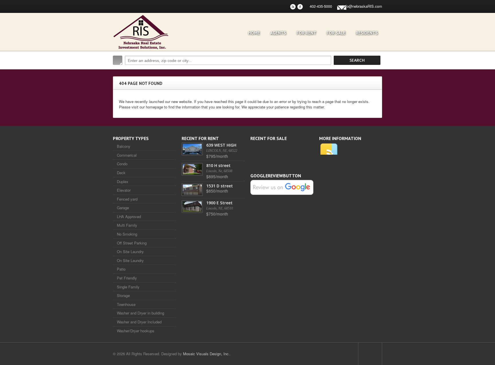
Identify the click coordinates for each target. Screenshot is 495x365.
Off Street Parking (132, 243)
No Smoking (127, 234)
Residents (367, 33)
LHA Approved (129, 216)
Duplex (122, 181)
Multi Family (127, 225)
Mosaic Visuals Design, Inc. (206, 353)
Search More (375, 72)
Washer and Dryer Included (139, 322)
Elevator (124, 190)
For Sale (336, 33)
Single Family (128, 287)
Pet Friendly (127, 278)
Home (254, 33)
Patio (121, 269)
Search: (117, 60)
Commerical (127, 155)
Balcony (123, 146)
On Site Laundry (130, 251)
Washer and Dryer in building (140, 313)
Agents (278, 33)
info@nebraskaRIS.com (362, 6)
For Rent (306, 33)
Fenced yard (127, 199)
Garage (123, 207)
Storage (123, 295)
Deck (121, 172)
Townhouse (126, 304)
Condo (122, 163)
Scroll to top (370, 354)
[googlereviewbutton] (281, 187)
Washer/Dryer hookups (135, 330)
